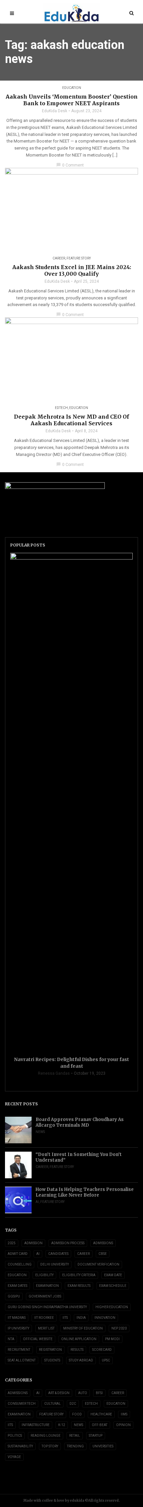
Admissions (18, 1393)
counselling (20, 1264)
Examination (47, 1286)
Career (59, 258)
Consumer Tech (22, 1403)
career (83, 1254)
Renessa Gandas (54, 1073)
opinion (123, 1425)
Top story (50, 1446)
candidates (58, 1254)
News (40, 1132)
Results (77, 1349)
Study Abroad (81, 1360)
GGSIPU (14, 1296)
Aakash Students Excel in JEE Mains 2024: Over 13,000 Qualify (71, 270)
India (81, 1317)
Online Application (78, 1339)
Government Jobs (45, 1296)
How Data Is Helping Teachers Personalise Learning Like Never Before (85, 1192)
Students (52, 1360)
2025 (12, 1243)
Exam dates (17, 1286)
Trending (75, 1446)
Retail (74, 1435)
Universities (102, 1446)
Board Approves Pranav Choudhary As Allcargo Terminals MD (80, 1122)
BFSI (99, 1393)
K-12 (61, 1425)
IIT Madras (17, 1317)
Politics (15, 1435)
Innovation (104, 1317)
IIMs (124, 1414)
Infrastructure (36, 1425)
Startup (95, 1435)
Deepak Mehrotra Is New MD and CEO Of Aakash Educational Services (71, 420)
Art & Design (59, 1393)
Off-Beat (99, 1425)
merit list (46, 1328)
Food (77, 1414)
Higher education (111, 1307)
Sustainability (20, 1446)
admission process (67, 1243)
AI (37, 1202)
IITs (65, 1317)
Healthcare (101, 1414)
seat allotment (22, 1360)
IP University (18, 1328)
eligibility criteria (78, 1275)
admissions (103, 1243)
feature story (79, 258)
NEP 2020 (119, 1328)
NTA (11, 1339)
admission (33, 1243)
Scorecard (102, 1349)
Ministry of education (83, 1328)
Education (71, 88)
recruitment (19, 1349)
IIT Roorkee (44, 1317)
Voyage (14, 1457)
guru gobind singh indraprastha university (47, 1307)
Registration (50, 1349)
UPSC (106, 1360)
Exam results (79, 1286)
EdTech (61, 408)
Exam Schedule (112, 1286)
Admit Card (18, 1254)
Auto (82, 1393)
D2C (73, 1403)
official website (38, 1339)
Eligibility (44, 1275)
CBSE (102, 1254)
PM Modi (112, 1339)
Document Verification (98, 1264)
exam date (113, 1275)
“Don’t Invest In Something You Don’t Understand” (79, 1157)
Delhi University (54, 1264)
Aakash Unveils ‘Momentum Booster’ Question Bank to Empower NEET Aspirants (72, 100)
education (17, 1275)
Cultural (52, 1403)
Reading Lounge (46, 1435)
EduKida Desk (54, 111)
